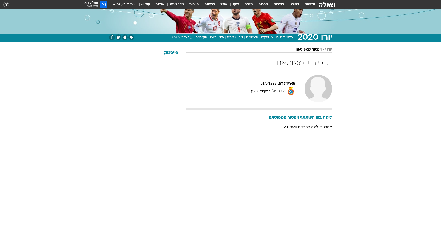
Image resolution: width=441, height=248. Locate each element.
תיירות (194, 4)
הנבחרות (252, 37)
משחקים (267, 37)
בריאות (209, 4)
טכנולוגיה (177, 4)
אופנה (159, 4)
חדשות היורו (284, 37)
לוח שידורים (235, 37)
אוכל (223, 4)
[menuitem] (307, 4)
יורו (329, 49)
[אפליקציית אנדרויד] (131, 37)
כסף (236, 4)
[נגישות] (6, 5)
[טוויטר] (118, 37)
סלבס (249, 4)
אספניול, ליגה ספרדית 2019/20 (308, 127)
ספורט (294, 4)
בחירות (279, 4)
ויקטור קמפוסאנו (309, 49)
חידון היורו (217, 37)
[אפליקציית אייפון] (125, 37)
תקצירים (201, 37)
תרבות (263, 4)
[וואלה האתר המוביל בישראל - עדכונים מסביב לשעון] (327, 4)
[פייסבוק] (112, 37)
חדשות (310, 4)
